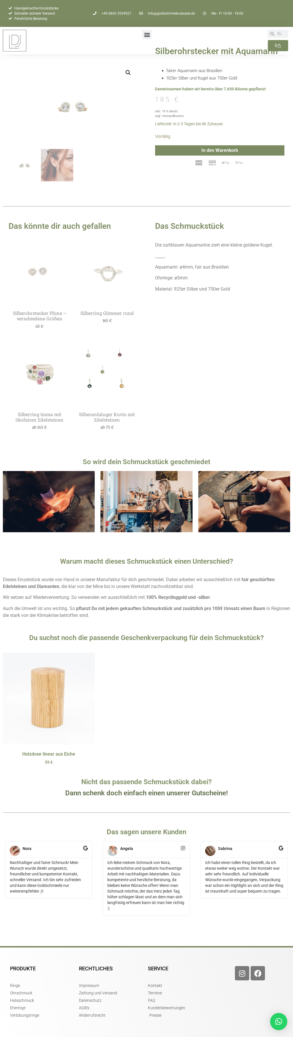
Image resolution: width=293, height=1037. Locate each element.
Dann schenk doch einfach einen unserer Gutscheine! (146, 793)
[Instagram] (242, 973)
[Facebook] (258, 973)
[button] (147, 34)
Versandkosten (173, 116)
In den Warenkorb (219, 150)
